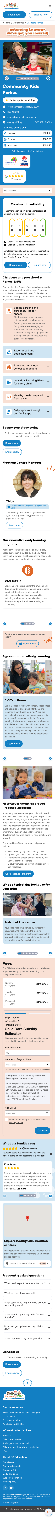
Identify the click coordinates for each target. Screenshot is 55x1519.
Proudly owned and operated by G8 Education (27, 1509)
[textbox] (27, 190)
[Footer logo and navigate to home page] (14, 1394)
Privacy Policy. (16, 1122)
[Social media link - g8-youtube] (11, 1487)
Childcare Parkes (35, 22)
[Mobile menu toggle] (40, 6)
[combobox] (27, 190)
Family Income (12, 1047)
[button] (7, 78)
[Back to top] (27, 1383)
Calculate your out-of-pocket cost (27, 151)
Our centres (18, 22)
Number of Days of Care (18, 1059)
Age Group (10, 1107)
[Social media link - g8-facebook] (5, 1487)
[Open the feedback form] (48, 1512)
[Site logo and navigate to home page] (15, 6)
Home (7, 22)
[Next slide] (50, 1196)
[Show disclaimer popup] (50, 1154)
